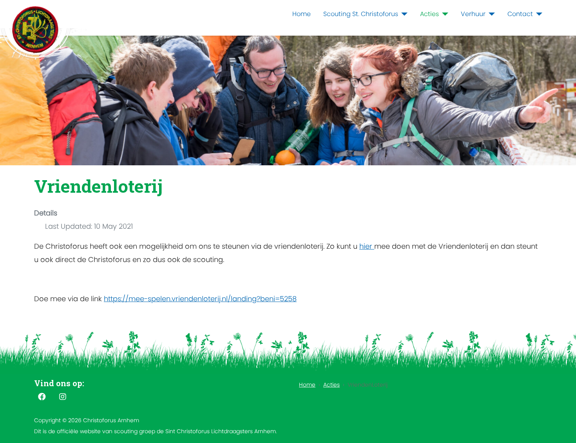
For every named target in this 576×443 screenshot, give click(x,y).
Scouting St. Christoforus (360, 13)
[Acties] (443, 14)
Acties (429, 13)
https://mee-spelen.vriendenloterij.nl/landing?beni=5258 (200, 299)
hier (366, 246)
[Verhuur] (490, 14)
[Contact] (537, 14)
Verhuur (473, 13)
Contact (520, 13)
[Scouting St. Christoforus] (403, 14)
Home (301, 13)
